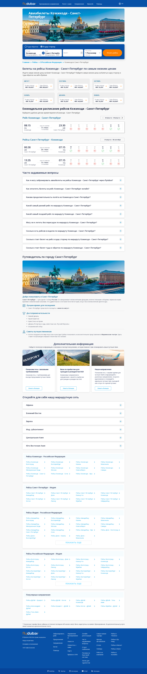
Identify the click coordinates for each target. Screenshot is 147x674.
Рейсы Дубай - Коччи (58, 600)
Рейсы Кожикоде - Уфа (84, 474)
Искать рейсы (112, 53)
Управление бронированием (73, 636)
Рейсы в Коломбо (114, 654)
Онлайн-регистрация (86, 635)
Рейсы (35, 62)
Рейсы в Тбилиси (114, 635)
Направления (79, 4)
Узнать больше (34, 388)
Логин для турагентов (86, 662)
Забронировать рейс (58, 635)
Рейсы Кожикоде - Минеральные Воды (33, 469)
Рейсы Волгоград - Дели (59, 559)
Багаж (55, 647)
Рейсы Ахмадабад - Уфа (84, 530)
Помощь (99, 4)
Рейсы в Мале (116, 649)
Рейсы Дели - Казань (58, 536)
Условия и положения (30, 644)
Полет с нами (66, 4)
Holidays (99, 649)
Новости (71, 641)
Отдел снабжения (86, 648)
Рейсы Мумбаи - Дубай (109, 606)
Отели (98, 645)
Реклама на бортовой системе (86, 655)
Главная (26, 62)
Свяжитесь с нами (72, 646)
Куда (46, 51)
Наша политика (28, 640)
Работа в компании (99, 654)
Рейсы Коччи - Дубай (83, 606)
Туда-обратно (32, 47)
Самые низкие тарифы (101, 635)
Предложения (58, 639)
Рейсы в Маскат (116, 645)
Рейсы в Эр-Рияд (115, 640)
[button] (73, 180)
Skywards (90, 4)
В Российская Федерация (51, 62)
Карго (70, 651)
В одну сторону (49, 47)
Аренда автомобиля (100, 640)
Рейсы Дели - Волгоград (109, 530)
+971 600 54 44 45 (28, 648)
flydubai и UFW (73, 655)
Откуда (28, 51)
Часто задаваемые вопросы (86, 641)
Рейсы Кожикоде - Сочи (59, 474)
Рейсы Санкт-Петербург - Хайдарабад (110, 500)
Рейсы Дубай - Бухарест (34, 600)
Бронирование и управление (49, 4)
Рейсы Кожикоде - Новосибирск (82, 469)
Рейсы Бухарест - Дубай (59, 606)
